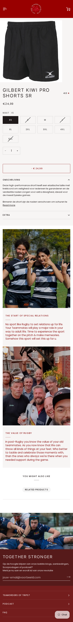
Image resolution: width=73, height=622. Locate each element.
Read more (9, 205)
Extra (6, 215)
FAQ (5, 612)
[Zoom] (6, 76)
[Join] (67, 577)
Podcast (8, 603)
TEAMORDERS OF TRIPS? (16, 595)
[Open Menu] (8, 9)
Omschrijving (11, 179)
